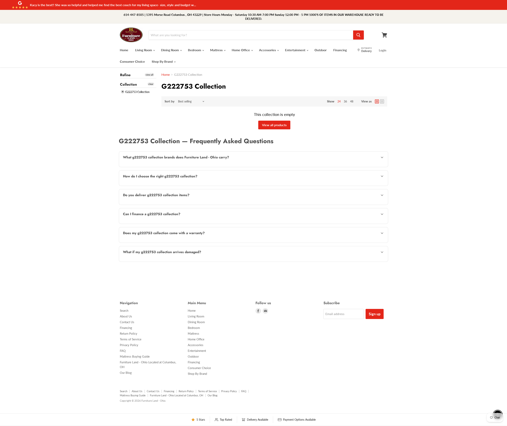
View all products (274, 125)
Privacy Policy (129, 345)
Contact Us (127, 322)
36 (345, 101)
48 (351, 101)
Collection (128, 84)
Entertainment (295, 50)
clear (150, 83)
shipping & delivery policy (348, 204)
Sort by (169, 101)
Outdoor (320, 50)
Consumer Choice (132, 61)
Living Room (144, 50)
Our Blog (126, 372)
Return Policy (128, 333)
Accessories (268, 50)
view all (149, 74)
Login (382, 50)
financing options (154, 223)
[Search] (358, 35)
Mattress (216, 50)
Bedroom (195, 50)
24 (339, 101)
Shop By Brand (162, 61)
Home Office (241, 50)
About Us (126, 316)
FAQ (123, 350)
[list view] (382, 101)
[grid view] (377, 101)
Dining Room (170, 50)
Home (124, 50)
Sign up (374, 314)
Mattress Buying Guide (135, 356)
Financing (340, 50)
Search (124, 310)
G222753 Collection (137, 92)
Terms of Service (130, 339)
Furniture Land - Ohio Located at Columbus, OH (176, 395)
